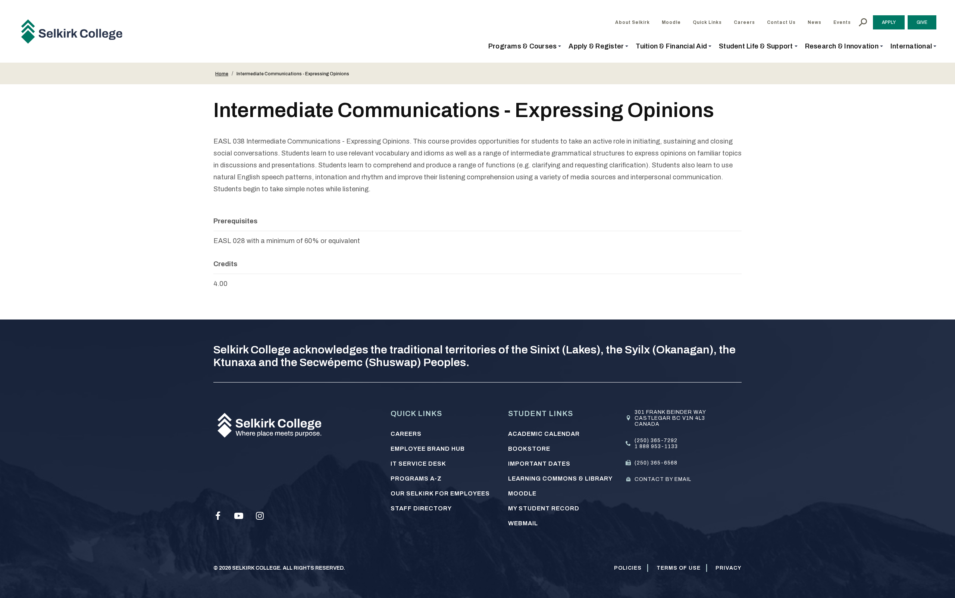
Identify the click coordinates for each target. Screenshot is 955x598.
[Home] (75, 31)
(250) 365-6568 (656, 463)
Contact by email (663, 479)
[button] (524, 46)
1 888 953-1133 (656, 446)
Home (221, 73)
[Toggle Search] (862, 22)
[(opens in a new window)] (217, 516)
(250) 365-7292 (656, 440)
